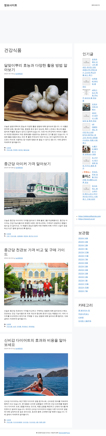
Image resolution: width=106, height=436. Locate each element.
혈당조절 (26, 150)
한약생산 (25, 326)
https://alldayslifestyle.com (89, 216)
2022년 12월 (83, 284)
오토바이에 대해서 (95, 107)
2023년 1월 (83, 280)
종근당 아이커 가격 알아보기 (27, 163)
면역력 (15, 150)
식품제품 (20, 236)
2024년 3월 (83, 242)
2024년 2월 (83, 245)
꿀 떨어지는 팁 (84, 310)
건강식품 (9, 150)
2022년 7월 (83, 291)
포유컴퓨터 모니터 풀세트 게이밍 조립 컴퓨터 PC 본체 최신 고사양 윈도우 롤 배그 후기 (90, 67)
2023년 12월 (83, 252)
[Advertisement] (53, 25)
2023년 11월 (83, 256)
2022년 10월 (83, 288)
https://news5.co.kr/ (86, 219)
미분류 (9, 148)
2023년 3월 (83, 273)
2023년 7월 (83, 259)
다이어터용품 (17, 422)
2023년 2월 (83, 277)
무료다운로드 (83, 314)
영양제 (25, 236)
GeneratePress (64, 433)
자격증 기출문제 (84, 321)
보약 (14, 326)
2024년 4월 (83, 238)
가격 (8, 236)
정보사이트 (10, 5)
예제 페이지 (96, 5)
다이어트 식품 (33, 422)
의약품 (19, 326)
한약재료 (31, 326)
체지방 (20, 150)
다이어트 (25, 422)
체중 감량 (42, 422)
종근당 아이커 (33, 236)
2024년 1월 (83, 249)
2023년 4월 (83, 270)
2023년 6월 (83, 263)
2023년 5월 (83, 266)
